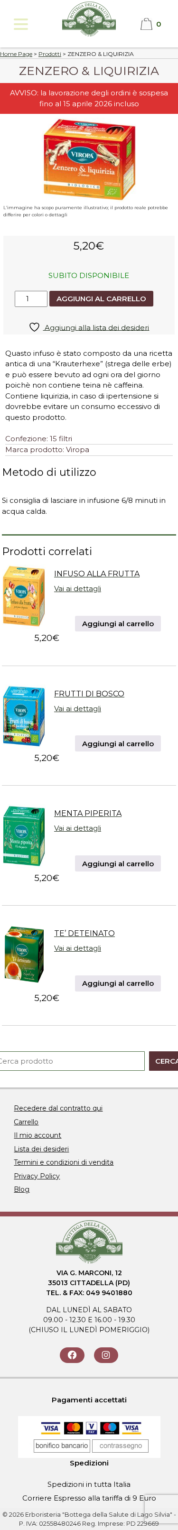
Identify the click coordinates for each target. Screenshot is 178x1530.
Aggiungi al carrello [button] (118, 623)
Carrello (26, 1122)
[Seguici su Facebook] (72, 1355)
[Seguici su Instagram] (106, 1355)
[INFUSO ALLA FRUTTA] (24, 626)
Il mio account (37, 1135)
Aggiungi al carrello (101, 298)
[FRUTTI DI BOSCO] (24, 746)
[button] (20, 24)
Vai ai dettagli (77, 588)
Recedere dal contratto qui (58, 1108)
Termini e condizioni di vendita (63, 1162)
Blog (21, 1189)
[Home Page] (89, 35)
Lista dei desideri (41, 1149)
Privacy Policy (37, 1176)
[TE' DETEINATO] (24, 985)
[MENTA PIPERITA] (24, 865)
